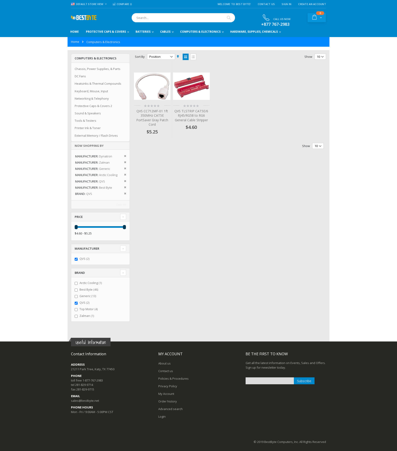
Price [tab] (79, 217)
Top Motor (89, 309)
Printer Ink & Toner (88, 128)
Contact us (165, 371)
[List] (193, 57)
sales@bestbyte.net (85, 401)
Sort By (140, 57)
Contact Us (266, 4)
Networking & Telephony (92, 98)
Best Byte (89, 289)
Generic (88, 296)
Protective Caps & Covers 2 (93, 106)
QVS (85, 259)
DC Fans (80, 76)
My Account (166, 394)
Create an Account (312, 4)
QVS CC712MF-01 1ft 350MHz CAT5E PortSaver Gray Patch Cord (152, 118)
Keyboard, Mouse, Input (91, 91)
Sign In (286, 4)
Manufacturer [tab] (87, 248)
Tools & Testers (85, 121)
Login (162, 416)
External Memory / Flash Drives (96, 135)
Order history (167, 401)
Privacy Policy (167, 386)
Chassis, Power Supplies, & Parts (97, 69)
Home (75, 42)
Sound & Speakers (88, 113)
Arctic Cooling (91, 283)
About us (164, 363)
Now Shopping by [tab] (89, 146)
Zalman (87, 316)
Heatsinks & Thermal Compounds (98, 83)
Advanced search (170, 409)
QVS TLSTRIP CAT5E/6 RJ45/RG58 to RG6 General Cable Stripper (191, 115)
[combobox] (183, 17)
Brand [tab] (80, 273)
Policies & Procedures (173, 378)
